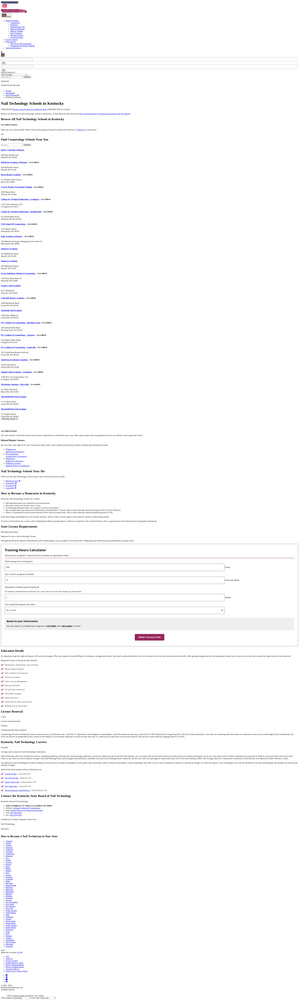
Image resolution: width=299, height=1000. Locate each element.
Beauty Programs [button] (12, 21)
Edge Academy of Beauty (12, 236)
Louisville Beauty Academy (13, 298)
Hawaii (8, 864)
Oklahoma (9, 917)
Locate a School (12, 40)
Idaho (8, 866)
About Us (9, 959)
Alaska (8, 843)
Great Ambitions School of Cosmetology (18, 273)
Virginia (9, 938)
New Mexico (10, 906)
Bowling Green (12, 481)
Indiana (8, 871)
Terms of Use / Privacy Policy (17, 971)
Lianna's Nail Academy (11, 286)
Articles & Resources (13, 48)
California (9, 850)
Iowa (7, 873)
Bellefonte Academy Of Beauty (14, 162)
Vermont (9, 936)
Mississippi (10, 892)
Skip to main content (9, 2)
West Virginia (11, 942)
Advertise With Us (12, 969)
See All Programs (16, 37)
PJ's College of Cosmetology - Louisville (18, 347)
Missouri (9, 894)
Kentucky (9, 877)
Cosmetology (15, 23)
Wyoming (9, 946)
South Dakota (11, 927)
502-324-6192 (16, 815)
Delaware (9, 856)
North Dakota (11, 913)
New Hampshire (12, 902)
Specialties (9, 93)
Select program (6, 998)
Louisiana (9, 879)
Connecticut (10, 854)
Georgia (9, 862)
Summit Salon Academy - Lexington (16, 372)
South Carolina (11, 925)
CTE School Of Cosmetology (13, 224)
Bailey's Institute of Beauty (12, 150)
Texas (8, 932)
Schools (9, 419)
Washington (10, 940)
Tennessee (9, 930)
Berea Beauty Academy (11, 175)
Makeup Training (16, 31)
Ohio (7, 915)
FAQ (7, 956)
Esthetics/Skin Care (17, 27)
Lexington (10, 486)
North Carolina (11, 911)
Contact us (80, 130)
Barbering (14, 25)
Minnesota (9, 890)
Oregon (8, 919)
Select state (35, 998)
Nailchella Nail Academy (11, 310)
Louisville (10, 488)
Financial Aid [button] (11, 42)
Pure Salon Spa (11, 786)
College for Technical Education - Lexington (20, 199)
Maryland (9, 883)
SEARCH (27, 77)
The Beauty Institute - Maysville (15, 384)
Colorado (9, 852)
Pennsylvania (10, 921)
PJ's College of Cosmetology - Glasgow (18, 335)
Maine (8, 881)
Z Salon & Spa (11, 774)
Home (8, 91)
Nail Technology (12, 95)
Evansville (10, 483)
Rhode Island (10, 923)
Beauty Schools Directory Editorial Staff (30, 109)
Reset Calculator (150, 637)
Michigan (9, 888)
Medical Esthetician (17, 29)
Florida (8, 860)
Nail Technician (16, 33)
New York (9, 909)
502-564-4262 (16, 813)
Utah (7, 934)
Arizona (9, 845)
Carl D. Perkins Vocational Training (16, 187)
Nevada (8, 900)
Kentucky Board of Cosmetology (27, 808)
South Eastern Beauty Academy (14, 360)
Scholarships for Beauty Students (22, 46)
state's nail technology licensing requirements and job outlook (104, 114)
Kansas (8, 875)
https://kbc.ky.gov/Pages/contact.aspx (27, 810)
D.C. (7, 858)
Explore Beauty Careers (14, 963)
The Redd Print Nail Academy (14, 397)
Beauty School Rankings (15, 965)
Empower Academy (9, 249)
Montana (9, 896)
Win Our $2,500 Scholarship (20, 44)
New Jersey (10, 904)
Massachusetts (11, 885)
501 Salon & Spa (12, 778)
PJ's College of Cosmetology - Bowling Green (21, 323)
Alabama (9, 841)
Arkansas (9, 848)
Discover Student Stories (15, 967)
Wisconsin (9, 944)
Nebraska (9, 898)
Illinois (8, 869)
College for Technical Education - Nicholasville (21, 212)
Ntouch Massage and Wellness (17, 790)
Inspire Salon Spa (12, 782)
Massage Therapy (16, 35)
